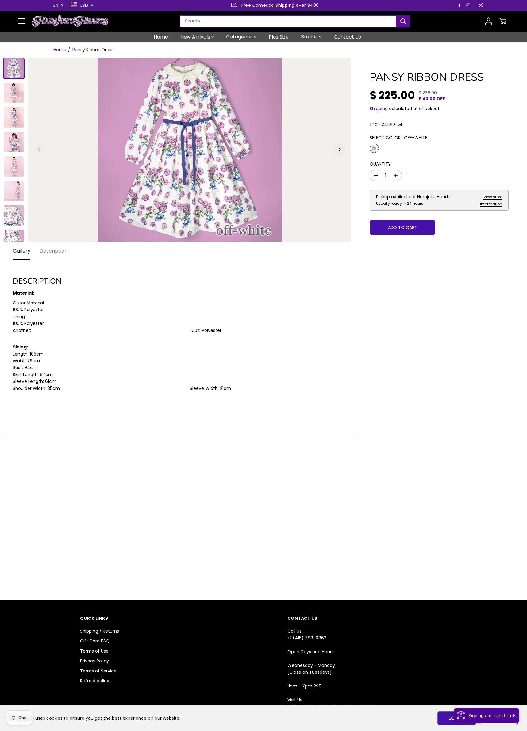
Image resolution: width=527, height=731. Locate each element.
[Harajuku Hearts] (70, 21)
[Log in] (488, 21)
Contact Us (347, 36)
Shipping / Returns (99, 631)
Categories (240, 36)
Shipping (379, 108)
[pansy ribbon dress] (189, 150)
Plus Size (279, 36)
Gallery (21, 250)
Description (53, 250)
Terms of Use (94, 651)
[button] (21, 21)
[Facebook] (459, 5)
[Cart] (502, 21)
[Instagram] (468, 5)
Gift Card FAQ (95, 641)
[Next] (339, 149)
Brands (310, 36)
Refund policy (94, 681)
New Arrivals (195, 36)
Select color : (398, 138)
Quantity (380, 164)
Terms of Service (98, 671)
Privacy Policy (94, 661)
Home (161, 36)
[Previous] (39, 149)
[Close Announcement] (480, 5)
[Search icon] (403, 21)
